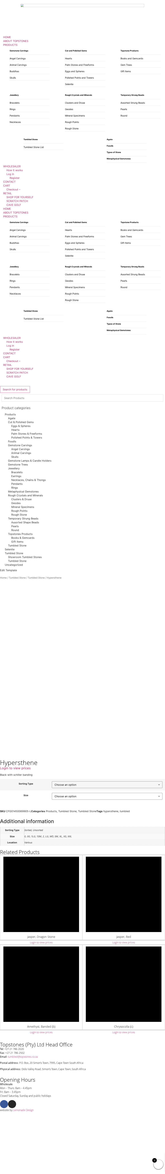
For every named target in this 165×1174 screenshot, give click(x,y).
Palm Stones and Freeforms (79, 64)
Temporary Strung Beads (23, 518)
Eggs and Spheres (74, 71)
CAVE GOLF (13, 376)
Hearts (68, 58)
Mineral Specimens (75, 115)
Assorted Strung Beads (133, 102)
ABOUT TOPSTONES (15, 212)
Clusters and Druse (75, 102)
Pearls (124, 109)
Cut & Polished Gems (21, 422)
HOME (7, 208)
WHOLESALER (12, 337)
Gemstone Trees (18, 464)
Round (124, 115)
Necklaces (15, 122)
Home (3, 577)
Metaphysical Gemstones (23, 491)
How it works (14, 341)
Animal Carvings (18, 64)
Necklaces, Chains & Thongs (28, 480)
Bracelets (14, 102)
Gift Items (126, 71)
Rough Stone (72, 128)
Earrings (16, 476)
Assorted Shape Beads (25, 522)
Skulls (13, 77)
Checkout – (13, 361)
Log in (10, 345)
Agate (11, 418)
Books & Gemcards (22, 537)
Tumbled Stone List (34, 147)
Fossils (12, 441)
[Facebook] (4, 1104)
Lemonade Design (23, 1110)
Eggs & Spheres (20, 426)
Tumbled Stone (17, 545)
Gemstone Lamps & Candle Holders (29, 460)
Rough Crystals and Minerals (25, 495)
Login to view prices (15, 768)
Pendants (15, 115)
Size (26, 795)
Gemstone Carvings (20, 445)
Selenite (69, 84)
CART (6, 357)
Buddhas (14, 71)
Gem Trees (126, 64)
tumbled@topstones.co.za (23, 1056)
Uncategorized (14, 564)
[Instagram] (12, 1104)
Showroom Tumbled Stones (25, 557)
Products (10, 414)
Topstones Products (20, 534)
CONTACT (9, 353)
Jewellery (14, 468)
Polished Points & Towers (26, 437)
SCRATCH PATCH (17, 372)
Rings (12, 109)
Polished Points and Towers (79, 77)
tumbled (125, 811)
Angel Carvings (18, 58)
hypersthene (110, 811)
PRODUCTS (10, 216)
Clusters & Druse (21, 499)
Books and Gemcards (132, 58)
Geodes (69, 109)
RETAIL (7, 364)
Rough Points (72, 122)
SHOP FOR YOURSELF (19, 368)
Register (15, 349)
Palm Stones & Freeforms (26, 433)
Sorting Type (26, 784)
